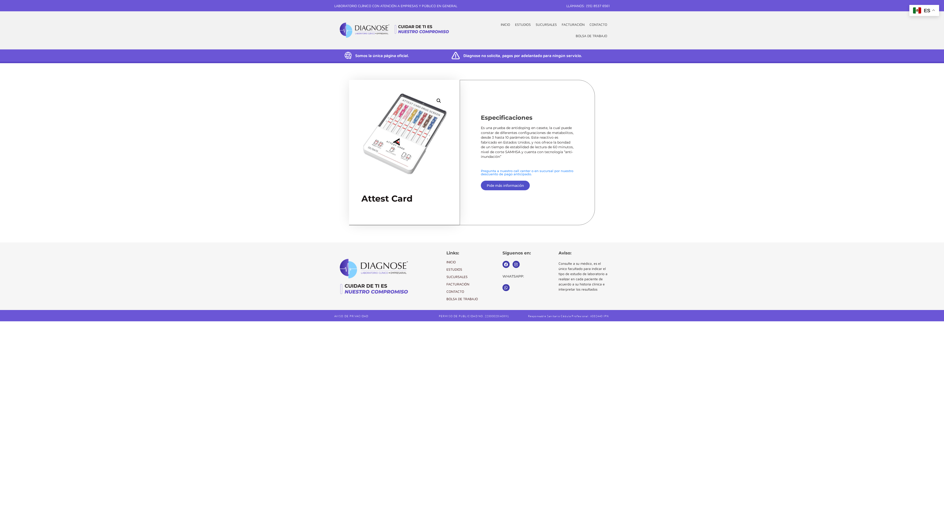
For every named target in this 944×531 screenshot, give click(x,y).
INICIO (505, 24)
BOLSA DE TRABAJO (591, 36)
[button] (438, 100)
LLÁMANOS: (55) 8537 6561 (588, 6)
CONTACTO (598, 24)
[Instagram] (516, 264)
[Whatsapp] (506, 287)
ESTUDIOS (523, 24)
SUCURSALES (546, 24)
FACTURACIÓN (573, 24)
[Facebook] (506, 264)
